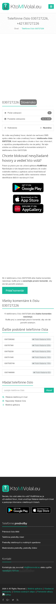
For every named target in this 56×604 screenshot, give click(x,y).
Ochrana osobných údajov (24, 591)
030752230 (27, 351)
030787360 (27, 345)
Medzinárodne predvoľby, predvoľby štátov (19, 547)
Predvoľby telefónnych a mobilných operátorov (21, 542)
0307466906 (27, 372)
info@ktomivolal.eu (32, 567)
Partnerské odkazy (45, 591)
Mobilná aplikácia (12, 404)
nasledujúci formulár (10, 570)
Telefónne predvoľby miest (13, 537)
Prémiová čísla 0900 (10, 531)
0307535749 (27, 363)
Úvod (16, 28)
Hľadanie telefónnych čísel (16, 397)
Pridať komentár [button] (15, 290)
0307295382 (27, 339)
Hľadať (49, 390)
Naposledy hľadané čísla (15, 400)
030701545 (27, 357)
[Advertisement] (28, 67)
